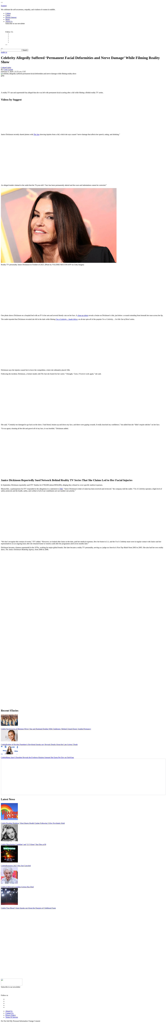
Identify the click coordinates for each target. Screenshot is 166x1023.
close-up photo (83, 315)
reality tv (4, 52)
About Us (8, 1011)
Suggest (4, 6)
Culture (3, 67)
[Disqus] (83, 580)
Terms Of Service (11, 1017)
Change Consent (34, 1021)
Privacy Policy (10, 1015)
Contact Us (9, 1013)
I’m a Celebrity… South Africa (66, 319)
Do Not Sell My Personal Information (14, 1021)
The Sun (36, 134)
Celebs (8, 67)
